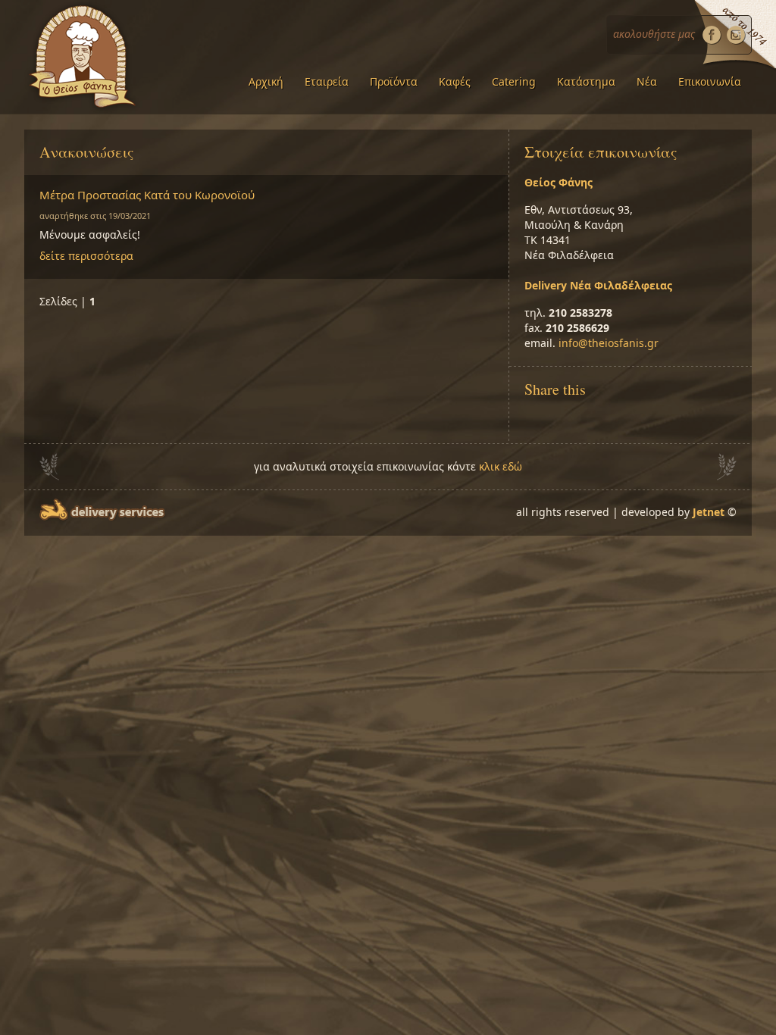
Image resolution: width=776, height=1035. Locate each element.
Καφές (455, 81)
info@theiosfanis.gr (609, 343)
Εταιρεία (327, 81)
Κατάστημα (586, 81)
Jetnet (708, 512)
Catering (514, 81)
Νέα (647, 81)
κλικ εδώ (500, 466)
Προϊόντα (394, 81)
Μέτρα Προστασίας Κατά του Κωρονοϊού (147, 194)
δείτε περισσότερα (86, 256)
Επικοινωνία (709, 81)
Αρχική (266, 81)
